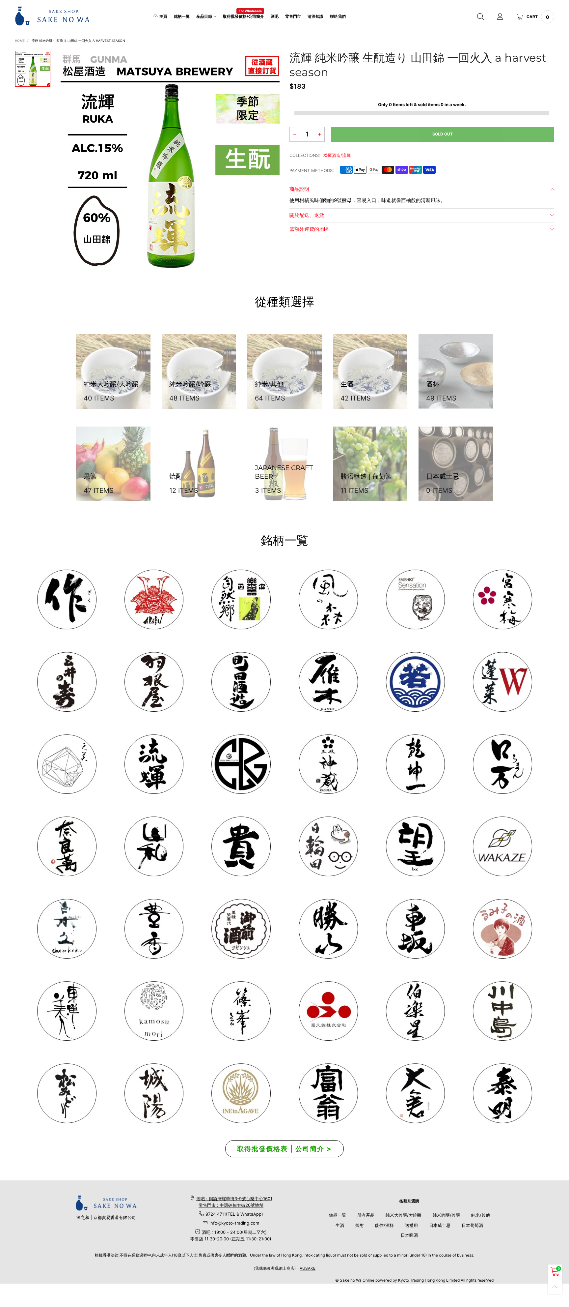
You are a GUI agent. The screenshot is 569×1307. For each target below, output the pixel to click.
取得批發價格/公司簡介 (243, 16)
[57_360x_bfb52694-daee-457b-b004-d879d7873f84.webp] (66, 764)
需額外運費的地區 (309, 229)
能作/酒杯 (384, 1225)
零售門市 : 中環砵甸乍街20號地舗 (231, 1205)
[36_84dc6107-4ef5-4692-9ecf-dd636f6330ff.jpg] (240, 599)
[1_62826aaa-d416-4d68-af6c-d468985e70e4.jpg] (66, 599)
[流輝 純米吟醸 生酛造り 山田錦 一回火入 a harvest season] (170, 160)
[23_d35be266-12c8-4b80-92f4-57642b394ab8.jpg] (328, 928)
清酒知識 (315, 16)
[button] (295, 134)
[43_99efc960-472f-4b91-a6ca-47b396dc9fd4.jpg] (66, 846)
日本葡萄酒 (472, 1225)
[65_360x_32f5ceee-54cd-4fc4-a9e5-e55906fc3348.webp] (415, 1093)
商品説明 (299, 189)
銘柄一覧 (182, 16)
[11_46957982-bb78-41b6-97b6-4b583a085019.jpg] (502, 681)
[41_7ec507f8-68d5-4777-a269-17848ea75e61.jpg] (66, 928)
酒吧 (275, 16)
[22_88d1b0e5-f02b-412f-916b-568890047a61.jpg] (502, 928)
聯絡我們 (338, 16)
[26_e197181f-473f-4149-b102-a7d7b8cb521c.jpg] (328, 1011)
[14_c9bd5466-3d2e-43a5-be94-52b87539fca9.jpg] (240, 928)
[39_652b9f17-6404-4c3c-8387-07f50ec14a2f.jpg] (502, 846)
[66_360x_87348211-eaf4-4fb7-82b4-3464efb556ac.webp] (502, 1093)
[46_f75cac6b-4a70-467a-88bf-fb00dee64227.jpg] (415, 764)
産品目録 (204, 16)
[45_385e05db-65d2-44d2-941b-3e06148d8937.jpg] (153, 846)
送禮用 (411, 1225)
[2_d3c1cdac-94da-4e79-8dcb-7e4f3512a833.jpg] (66, 681)
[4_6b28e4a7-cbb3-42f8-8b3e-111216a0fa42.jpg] (153, 599)
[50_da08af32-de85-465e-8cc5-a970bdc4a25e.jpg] (153, 1011)
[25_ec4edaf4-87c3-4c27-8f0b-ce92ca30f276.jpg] (502, 1011)
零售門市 (293, 16)
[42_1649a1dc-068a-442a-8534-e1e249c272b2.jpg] (328, 764)
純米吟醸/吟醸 (446, 1215)
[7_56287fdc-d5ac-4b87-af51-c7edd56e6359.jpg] (240, 681)
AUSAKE (307, 1268)
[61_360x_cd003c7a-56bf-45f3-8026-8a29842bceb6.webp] (66, 1093)
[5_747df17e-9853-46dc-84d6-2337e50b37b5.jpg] (415, 1011)
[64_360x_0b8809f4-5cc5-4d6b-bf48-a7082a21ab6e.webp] (240, 1093)
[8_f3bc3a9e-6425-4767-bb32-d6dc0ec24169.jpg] (328, 681)
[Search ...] (480, 16)
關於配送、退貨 (306, 215)
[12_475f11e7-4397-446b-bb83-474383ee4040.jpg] (415, 928)
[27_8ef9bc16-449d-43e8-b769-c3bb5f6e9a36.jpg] (328, 599)
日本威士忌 (439, 1225)
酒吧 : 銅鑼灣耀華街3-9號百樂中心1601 (234, 1198)
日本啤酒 (409, 1235)
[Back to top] (555, 1286)
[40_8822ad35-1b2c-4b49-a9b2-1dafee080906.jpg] (240, 846)
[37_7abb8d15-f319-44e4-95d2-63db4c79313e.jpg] (415, 846)
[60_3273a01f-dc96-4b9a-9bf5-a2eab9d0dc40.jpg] (415, 599)
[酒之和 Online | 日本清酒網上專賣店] (52, 15)
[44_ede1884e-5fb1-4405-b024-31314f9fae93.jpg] (502, 764)
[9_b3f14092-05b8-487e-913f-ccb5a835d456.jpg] (415, 681)
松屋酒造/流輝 (337, 155)
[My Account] (500, 16)
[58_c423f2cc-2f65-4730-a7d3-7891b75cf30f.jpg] (153, 764)
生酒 (340, 1225)
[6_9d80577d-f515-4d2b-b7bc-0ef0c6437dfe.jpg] (240, 1011)
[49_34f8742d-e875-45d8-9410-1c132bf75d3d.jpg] (66, 1011)
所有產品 (365, 1215)
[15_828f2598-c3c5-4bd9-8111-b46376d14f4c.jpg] (328, 846)
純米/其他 (480, 1215)
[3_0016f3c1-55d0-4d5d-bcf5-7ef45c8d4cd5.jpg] (153, 681)
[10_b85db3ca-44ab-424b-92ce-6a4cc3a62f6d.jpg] (502, 599)
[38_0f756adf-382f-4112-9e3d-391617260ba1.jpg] (153, 928)
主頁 (163, 16)
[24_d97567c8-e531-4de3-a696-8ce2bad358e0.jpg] (328, 1093)
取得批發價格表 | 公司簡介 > (284, 1149)
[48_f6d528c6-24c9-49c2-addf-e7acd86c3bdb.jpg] (240, 764)
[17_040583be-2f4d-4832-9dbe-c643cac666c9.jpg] (153, 1093)
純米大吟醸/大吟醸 (403, 1215)
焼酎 (359, 1225)
